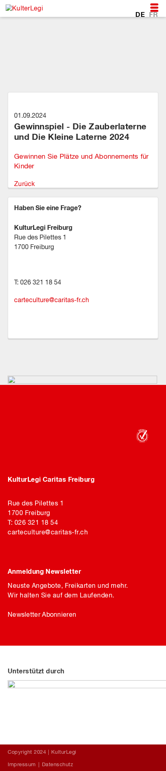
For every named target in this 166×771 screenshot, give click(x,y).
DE (140, 14)
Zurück (24, 183)
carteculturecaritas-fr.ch (51, 299)
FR (153, 14)
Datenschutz (57, 764)
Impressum (22, 764)
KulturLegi (64, 752)
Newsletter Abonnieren (42, 614)
